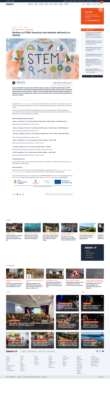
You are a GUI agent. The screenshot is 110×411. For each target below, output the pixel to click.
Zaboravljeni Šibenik (95, 361)
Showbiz (36, 358)
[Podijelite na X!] (20, 194)
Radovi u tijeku (89, 255)
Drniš (21, 362)
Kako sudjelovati (21, 172)
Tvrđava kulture (66, 358)
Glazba (35, 361)
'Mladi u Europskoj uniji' (25, 103)
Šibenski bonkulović (95, 358)
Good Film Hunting (95, 362)
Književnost (65, 362)
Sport (50, 4)
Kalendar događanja (90, 253)
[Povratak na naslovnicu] (10, 4)
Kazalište (65, 359)
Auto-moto (79, 364)
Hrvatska (8, 361)
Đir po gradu (8, 368)
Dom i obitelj (79, 367)
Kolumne (66, 4)
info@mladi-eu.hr (47, 177)
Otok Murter (22, 365)
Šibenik (25, 27)
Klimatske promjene (10, 370)
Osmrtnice (88, 251)
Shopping (79, 358)
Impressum (19, 376)
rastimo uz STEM (60, 194)
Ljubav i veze (79, 368)
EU (6, 362)
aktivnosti (53, 194)
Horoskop (79, 370)
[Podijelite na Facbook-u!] (17, 194)
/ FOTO (8, 292)
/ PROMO (8, 220)
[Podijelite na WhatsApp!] (23, 194)
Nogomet (50, 358)
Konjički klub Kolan (68, 194)
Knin (21, 361)
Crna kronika (8, 367)
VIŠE (92, 76)
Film (63, 361)
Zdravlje (78, 361)
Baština (64, 365)
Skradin (21, 364)
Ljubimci (78, 371)
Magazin (61, 4)
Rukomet (50, 361)
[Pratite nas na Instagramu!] (100, 351)
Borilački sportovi (52, 362)
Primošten (22, 368)
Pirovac (21, 367)
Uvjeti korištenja (26, 376)
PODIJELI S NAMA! (92, 20)
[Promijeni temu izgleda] (84, 4)
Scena (46, 4)
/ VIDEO (83, 292)
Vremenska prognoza (10, 365)
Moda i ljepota (80, 359)
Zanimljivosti (79, 373)
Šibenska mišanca (94, 365)
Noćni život (36, 359)
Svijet (7, 364)
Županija (41, 4)
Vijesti (36, 4)
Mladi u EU (48, 194)
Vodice (21, 358)
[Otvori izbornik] (102, 2)
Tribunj (21, 359)
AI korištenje (44, 376)
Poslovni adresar (89, 257)
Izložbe (64, 364)
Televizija (36, 364)
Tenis (50, 365)
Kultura (55, 4)
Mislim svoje (93, 364)
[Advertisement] (92, 208)
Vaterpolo (51, 364)
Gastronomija (79, 365)
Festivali (36, 362)
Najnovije (30, 4)
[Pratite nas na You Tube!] (103, 351)
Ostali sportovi (51, 367)
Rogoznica (22, 370)
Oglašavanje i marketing (35, 376)
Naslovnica (14, 27)
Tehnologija (79, 362)
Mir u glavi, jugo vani (95, 359)
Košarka (50, 359)
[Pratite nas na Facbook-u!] (97, 351)
